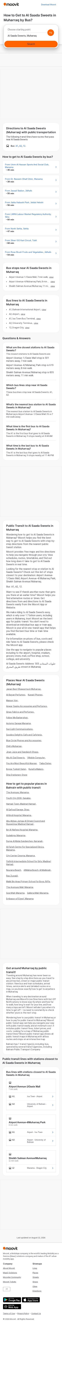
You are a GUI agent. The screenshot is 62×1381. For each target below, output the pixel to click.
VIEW (51, 277)
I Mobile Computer (36, 757)
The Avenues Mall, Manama (19, 887)
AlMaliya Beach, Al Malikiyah (37, 870)
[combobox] (31, 30)
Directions (37, 1291)
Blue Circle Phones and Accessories (23, 740)
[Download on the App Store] (30, 1299)
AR (7, 1289)
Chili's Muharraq (14, 746)
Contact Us (36, 1313)
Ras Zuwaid (12, 876)
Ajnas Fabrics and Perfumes (20, 712)
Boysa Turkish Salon (16, 769)
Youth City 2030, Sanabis (18, 798)
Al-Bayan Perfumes (15, 695)
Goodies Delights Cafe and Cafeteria (24, 735)
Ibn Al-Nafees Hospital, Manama (21, 830)
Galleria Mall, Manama (37, 893)
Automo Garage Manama (18, 723)
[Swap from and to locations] (50, 32)
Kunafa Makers (36, 769)
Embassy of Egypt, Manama (20, 898)
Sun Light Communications (19, 729)
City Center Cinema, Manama (20, 855)
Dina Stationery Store (16, 775)
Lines (35, 1268)
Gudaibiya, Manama (15, 835)
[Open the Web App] (11, 1306)
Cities (35, 1286)
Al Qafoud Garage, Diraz (17, 809)
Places (35, 1273)
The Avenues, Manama (17, 792)
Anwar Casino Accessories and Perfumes (26, 706)
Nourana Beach (13, 870)
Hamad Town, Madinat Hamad (21, 804)
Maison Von (12, 700)
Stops (35, 1282)
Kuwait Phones (35, 695)
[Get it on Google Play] (11, 1299)
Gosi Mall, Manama (15, 893)
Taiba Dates (45, 763)
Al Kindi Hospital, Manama (18, 815)
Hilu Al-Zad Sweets (15, 757)
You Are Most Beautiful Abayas (21, 763)
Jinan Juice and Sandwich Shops (22, 752)
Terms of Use (9, 1313)
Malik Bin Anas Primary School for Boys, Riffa (28, 881)
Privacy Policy (23, 1313)
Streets (36, 1277)
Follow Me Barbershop (17, 717)
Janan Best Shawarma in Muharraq (23, 689)
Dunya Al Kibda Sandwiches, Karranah (24, 841)
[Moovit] (11, 4)
